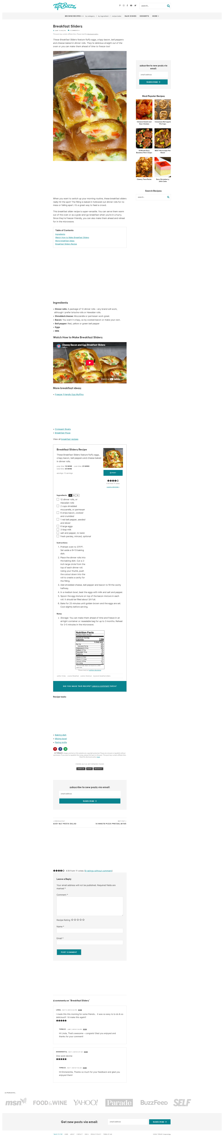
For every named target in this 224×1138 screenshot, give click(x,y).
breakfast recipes (69, 439)
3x (77, 495)
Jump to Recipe (60, 30)
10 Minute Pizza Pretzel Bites (111, 823)
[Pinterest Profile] (120, 5)
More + (155, 16)
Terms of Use (107, 1134)
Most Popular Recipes (153, 96)
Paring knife (61, 742)
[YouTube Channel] (131, 5)
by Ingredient (103, 16)
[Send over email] (65, 749)
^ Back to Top (58, 1134)
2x (74, 495)
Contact (80, 1134)
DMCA (87, 1134)
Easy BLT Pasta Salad (64, 823)
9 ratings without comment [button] (98, 871)
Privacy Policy (96, 1134)
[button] (108, 480)
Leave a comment (100, 686)
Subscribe (89, 801)
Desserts (144, 16)
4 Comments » (75, 30)
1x (70, 495)
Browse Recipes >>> (74, 16)
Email (60, 938)
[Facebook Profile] (127, 5)
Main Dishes (130, 16)
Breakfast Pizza (62, 433)
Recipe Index (116, 16)
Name (60, 926)
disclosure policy (92, 34)
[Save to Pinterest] (55, 749)
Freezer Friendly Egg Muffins (69, 394)
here (98, 757)
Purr (169, 1134)
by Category (90, 16)
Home (66, 1134)
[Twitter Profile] (135, 5)
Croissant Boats (63, 429)
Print (114, 472)
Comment (62, 895)
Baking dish (60, 735)
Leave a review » (113, 487)
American (81, 768)
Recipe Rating (63, 920)
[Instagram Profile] (124, 5)
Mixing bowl (61, 738)
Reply (80, 1010)
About (72, 1134)
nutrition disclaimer (95, 670)
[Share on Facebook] (60, 749)
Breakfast (98, 768)
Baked (89, 768)
